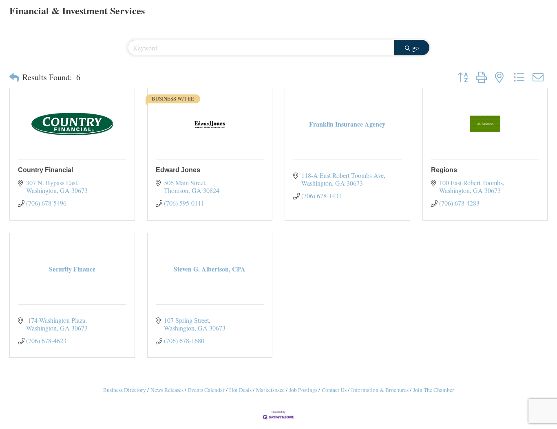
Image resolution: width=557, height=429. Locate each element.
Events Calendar (206, 390)
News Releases (166, 390)
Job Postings (303, 390)
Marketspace (270, 390)
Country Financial (45, 169)
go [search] (415, 47)
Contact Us (334, 390)
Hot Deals (240, 390)
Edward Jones (178, 169)
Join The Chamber (433, 390)
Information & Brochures (380, 390)
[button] (14, 77)
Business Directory (124, 390)
